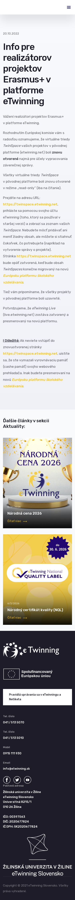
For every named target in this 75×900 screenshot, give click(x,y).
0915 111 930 (12, 753)
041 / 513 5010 (13, 738)
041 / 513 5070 (13, 722)
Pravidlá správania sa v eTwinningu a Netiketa (35, 697)
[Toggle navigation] (65, 7)
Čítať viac (14, 521)
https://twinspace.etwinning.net (30, 204)
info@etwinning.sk (16, 768)
